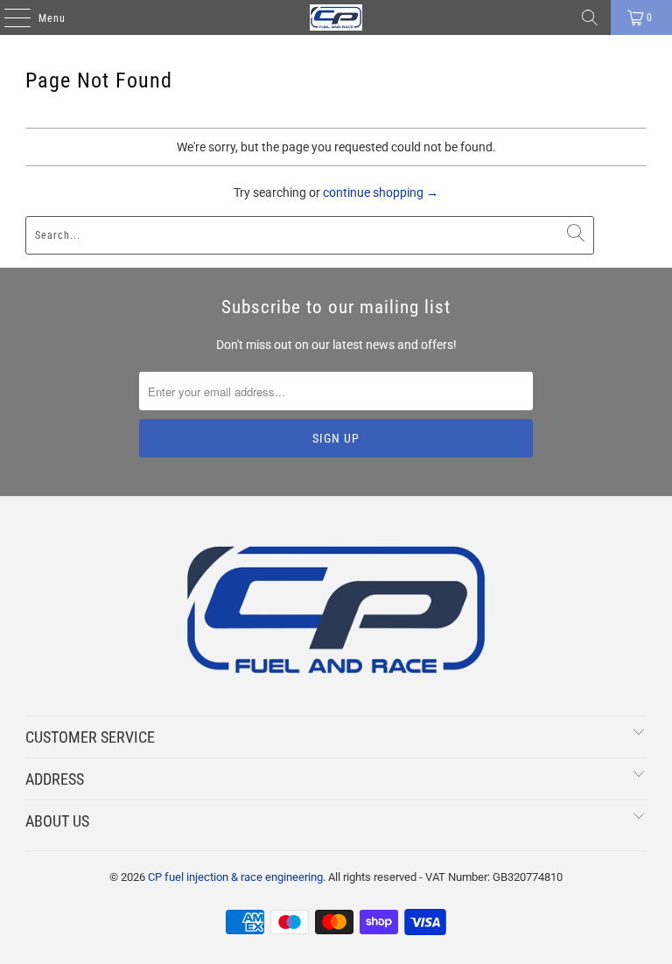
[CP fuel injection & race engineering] (336, 17)
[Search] (589, 17)
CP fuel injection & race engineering (235, 877)
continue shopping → (380, 192)
